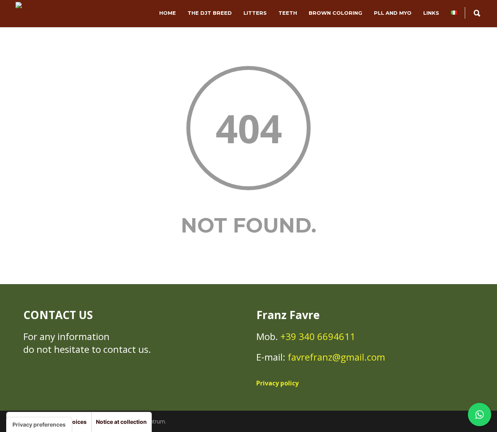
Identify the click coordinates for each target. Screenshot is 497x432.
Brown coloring (335, 13)
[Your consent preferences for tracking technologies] (39, 424)
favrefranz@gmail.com (336, 356)
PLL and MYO (393, 13)
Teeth (287, 13)
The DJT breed (210, 13)
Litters (255, 13)
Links (431, 13)
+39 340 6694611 (317, 336)
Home (167, 13)
